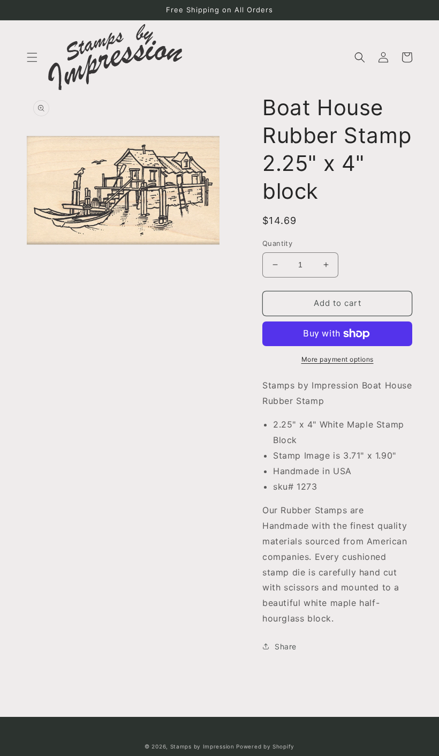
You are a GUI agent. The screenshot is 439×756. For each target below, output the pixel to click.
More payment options (337, 359)
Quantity (277, 243)
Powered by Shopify (265, 746)
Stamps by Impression (202, 746)
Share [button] (286, 646)
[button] (32, 57)
